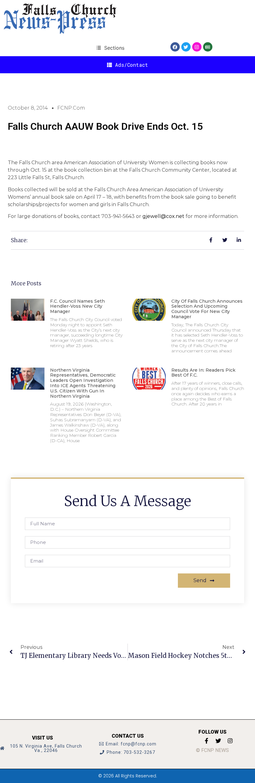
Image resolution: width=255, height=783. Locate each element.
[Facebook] (175, 47)
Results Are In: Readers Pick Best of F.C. (203, 372)
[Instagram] (197, 47)
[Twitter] (186, 47)
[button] (110, 47)
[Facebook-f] (206, 741)
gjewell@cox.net (163, 216)
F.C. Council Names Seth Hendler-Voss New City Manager (77, 306)
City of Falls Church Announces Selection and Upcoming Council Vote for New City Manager (207, 308)
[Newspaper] (207, 47)
